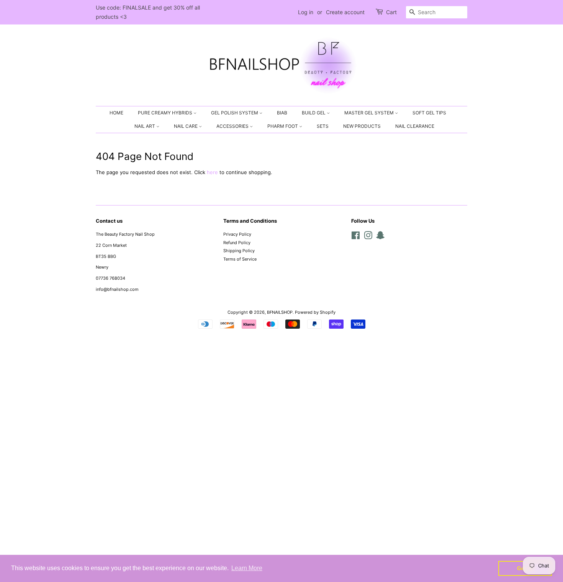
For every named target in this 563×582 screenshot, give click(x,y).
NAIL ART (145, 126)
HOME (116, 113)
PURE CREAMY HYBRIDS (165, 113)
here (212, 172)
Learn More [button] (246, 568)
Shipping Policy (239, 250)
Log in (305, 12)
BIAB (282, 113)
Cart (391, 12)
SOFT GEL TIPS (429, 113)
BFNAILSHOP (280, 312)
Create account (345, 12)
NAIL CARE (186, 126)
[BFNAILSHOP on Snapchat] (380, 237)
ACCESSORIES (233, 126)
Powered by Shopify (315, 312)
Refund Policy (236, 242)
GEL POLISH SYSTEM (235, 113)
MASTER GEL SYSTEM (369, 113)
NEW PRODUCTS (362, 126)
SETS (323, 126)
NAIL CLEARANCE (414, 126)
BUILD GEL (314, 113)
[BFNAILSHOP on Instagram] (368, 237)
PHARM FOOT (283, 126)
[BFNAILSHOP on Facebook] (355, 237)
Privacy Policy (237, 234)
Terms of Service (240, 259)
